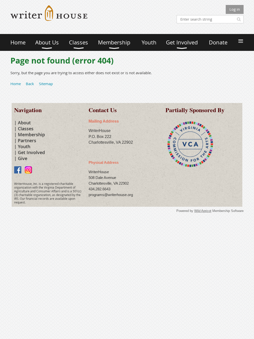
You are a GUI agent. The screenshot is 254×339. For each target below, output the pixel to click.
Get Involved (31, 152)
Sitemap (46, 83)
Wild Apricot (202, 211)
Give (22, 158)
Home (15, 83)
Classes (25, 129)
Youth (24, 146)
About (24, 123)
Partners (27, 140)
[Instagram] (28, 169)
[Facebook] (17, 169)
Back (30, 83)
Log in (234, 9)
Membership (31, 134)
